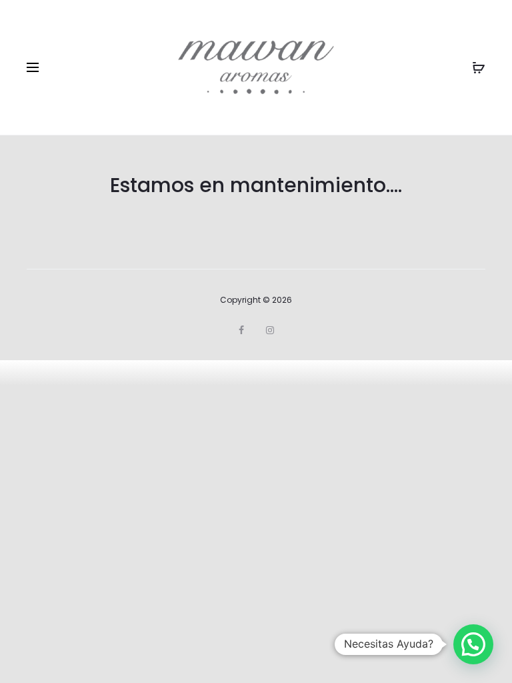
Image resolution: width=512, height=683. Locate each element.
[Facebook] (241, 330)
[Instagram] (270, 330)
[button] (473, 644)
